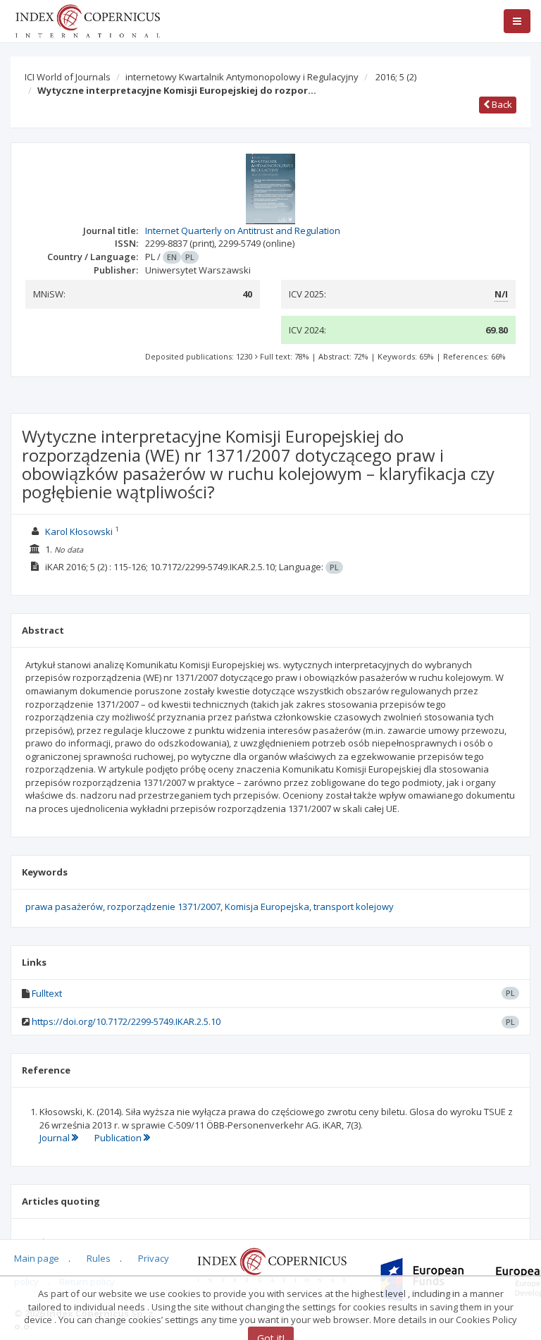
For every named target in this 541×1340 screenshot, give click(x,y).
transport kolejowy (353, 906)
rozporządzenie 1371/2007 (163, 906)
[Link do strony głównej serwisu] (87, 19)
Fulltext (47, 993)
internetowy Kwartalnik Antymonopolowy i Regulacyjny (242, 76)
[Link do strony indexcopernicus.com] (271, 1264)
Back (501, 104)
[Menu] (517, 21)
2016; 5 (395, 76)
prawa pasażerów (64, 906)
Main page (36, 1258)
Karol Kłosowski (79, 531)
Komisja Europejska (267, 906)
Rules (99, 1258)
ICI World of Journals (68, 76)
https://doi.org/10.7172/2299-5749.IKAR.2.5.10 (126, 1021)
